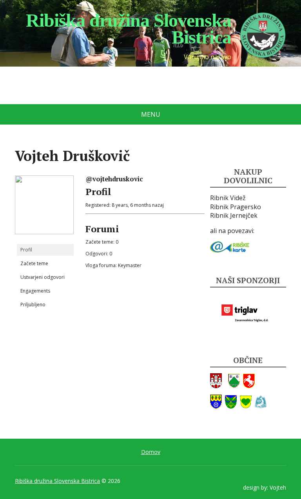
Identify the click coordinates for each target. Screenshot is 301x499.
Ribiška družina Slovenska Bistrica (57, 481)
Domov (150, 452)
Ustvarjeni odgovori (42, 277)
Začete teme (34, 263)
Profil (26, 249)
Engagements (35, 290)
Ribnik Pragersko (235, 206)
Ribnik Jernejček (233, 215)
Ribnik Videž (228, 197)
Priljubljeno (32, 304)
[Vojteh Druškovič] (44, 208)
